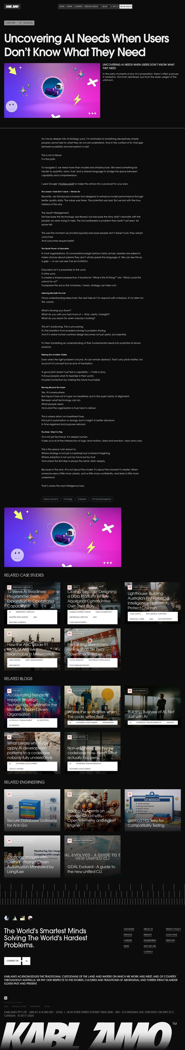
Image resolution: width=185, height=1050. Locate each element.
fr (117, 6)
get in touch (125, 7)
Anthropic (35, 1006)
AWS (6, 1006)
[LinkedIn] (5, 998)
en (114, 6)
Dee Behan (27, 23)
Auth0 (47, 1006)
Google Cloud (19, 1006)
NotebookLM (67, 184)
